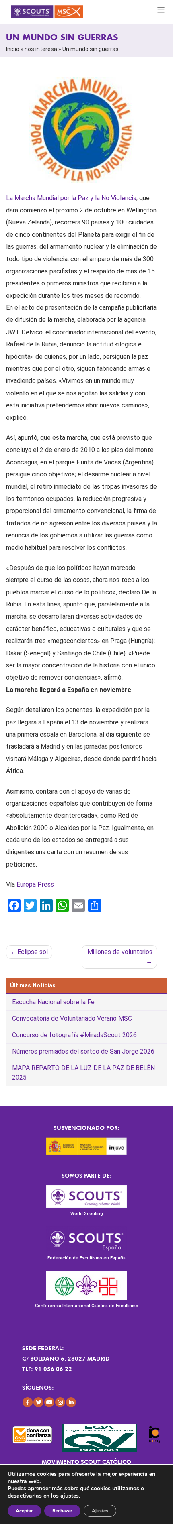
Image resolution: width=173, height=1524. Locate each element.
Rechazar (62, 1511)
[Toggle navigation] (161, 10)
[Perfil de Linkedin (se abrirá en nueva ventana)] (71, 1402)
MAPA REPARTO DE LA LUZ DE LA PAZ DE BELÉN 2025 (83, 1072)
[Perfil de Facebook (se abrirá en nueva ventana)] (28, 1402)
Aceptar (24, 1511)
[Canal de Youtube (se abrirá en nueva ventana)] (49, 1402)
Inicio (12, 49)
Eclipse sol (32, 952)
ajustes (69, 1496)
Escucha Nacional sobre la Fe (53, 1002)
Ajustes (100, 1511)
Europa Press (35, 884)
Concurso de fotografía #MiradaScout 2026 (74, 1035)
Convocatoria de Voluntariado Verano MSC (72, 1018)
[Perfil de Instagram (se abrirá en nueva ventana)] (60, 1402)
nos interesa (41, 49)
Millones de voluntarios (119, 952)
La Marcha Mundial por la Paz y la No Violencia (71, 198)
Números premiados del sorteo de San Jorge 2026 (83, 1051)
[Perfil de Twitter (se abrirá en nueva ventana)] (38, 1402)
